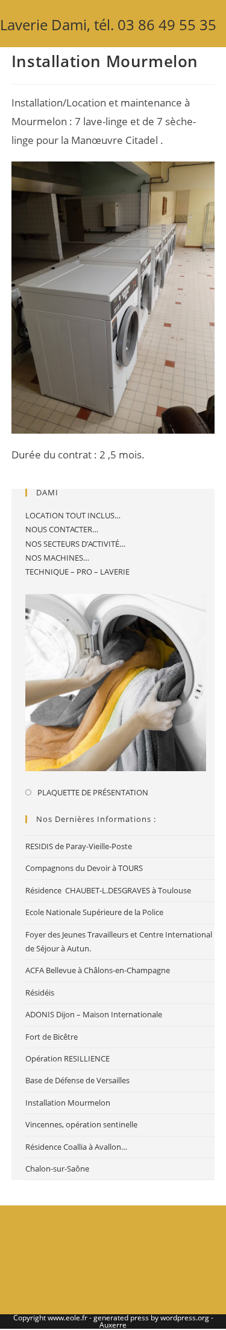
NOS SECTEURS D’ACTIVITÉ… (75, 543)
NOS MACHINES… (57, 557)
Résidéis (39, 992)
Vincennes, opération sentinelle (81, 1124)
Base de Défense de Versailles (77, 1080)
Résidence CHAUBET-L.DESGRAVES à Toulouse (108, 890)
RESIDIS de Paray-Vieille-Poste (78, 846)
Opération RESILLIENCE (67, 1058)
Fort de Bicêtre (51, 1036)
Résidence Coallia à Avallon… (76, 1146)
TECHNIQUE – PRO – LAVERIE (77, 571)
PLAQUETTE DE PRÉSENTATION (92, 792)
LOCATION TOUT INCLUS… (73, 515)
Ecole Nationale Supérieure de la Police (94, 912)
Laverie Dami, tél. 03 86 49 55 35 (108, 24)
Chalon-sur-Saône (57, 1168)
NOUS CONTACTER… (61, 529)
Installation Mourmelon (67, 1102)
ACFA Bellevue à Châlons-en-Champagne (97, 970)
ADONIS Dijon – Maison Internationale (93, 1014)
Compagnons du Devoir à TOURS (84, 867)
